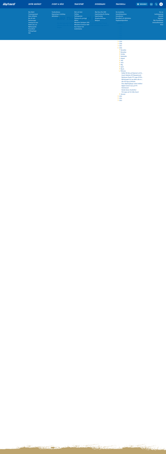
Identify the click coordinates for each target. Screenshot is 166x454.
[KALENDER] (151, 4)
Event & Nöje (58, 4)
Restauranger (32, 20)
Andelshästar (78, 29)
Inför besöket (34, 4)
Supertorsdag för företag (102, 14)
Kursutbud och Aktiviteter (123, 18)
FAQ (29, 33)
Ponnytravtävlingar (100, 18)
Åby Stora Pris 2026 (100, 12)
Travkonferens (56, 12)
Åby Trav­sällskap (158, 20)
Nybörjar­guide (32, 27)
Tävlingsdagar (32, 31)
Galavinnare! (125, 88)
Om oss (161, 12)
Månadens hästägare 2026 (81, 22)
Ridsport (97, 20)
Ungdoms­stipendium (122, 20)
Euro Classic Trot (79, 27)
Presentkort (31, 29)
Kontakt (161, 16)
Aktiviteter (55, 16)
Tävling (76, 14)
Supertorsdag (99, 16)
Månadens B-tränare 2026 (81, 24)
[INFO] (161, 4)
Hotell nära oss (32, 24)
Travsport (79, 4)
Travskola (120, 4)
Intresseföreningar (157, 22)
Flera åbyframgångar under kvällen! (132, 83)
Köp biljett (31, 12)
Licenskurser (119, 16)
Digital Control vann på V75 (129, 86)
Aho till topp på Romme (128, 81)
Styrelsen (160, 18)
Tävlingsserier (78, 16)
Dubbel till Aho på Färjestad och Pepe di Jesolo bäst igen (132, 73)
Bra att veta (31, 18)
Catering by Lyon (33, 22)
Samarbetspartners (121, 14)
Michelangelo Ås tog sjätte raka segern (132, 79)
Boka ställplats (32, 16)
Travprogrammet (33, 14)
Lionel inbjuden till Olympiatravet (131, 75)
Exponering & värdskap (58, 14)
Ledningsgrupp (158, 14)
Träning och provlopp (80, 18)
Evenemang (100, 4)
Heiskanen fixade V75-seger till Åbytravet (132, 77)
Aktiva (76, 20)
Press (161, 24)
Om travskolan (120, 12)
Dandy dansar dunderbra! (129, 90)
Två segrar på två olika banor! (130, 92)
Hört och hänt (78, 12)
